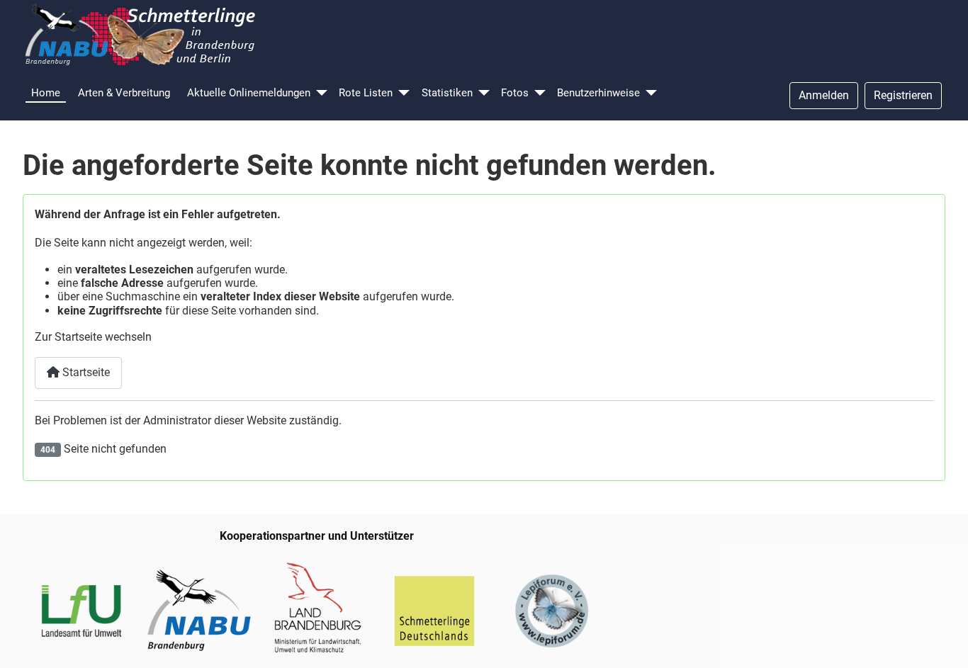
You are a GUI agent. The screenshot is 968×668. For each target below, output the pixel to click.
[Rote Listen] (404, 93)
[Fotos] (540, 93)
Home (45, 92)
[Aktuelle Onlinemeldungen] (321, 93)
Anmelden (824, 95)
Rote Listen (366, 92)
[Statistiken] (484, 93)
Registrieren (903, 95)
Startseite (85, 372)
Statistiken (447, 92)
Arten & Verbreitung (124, 92)
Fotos (515, 92)
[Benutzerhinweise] (651, 93)
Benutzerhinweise (598, 92)
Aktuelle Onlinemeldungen (248, 92)
